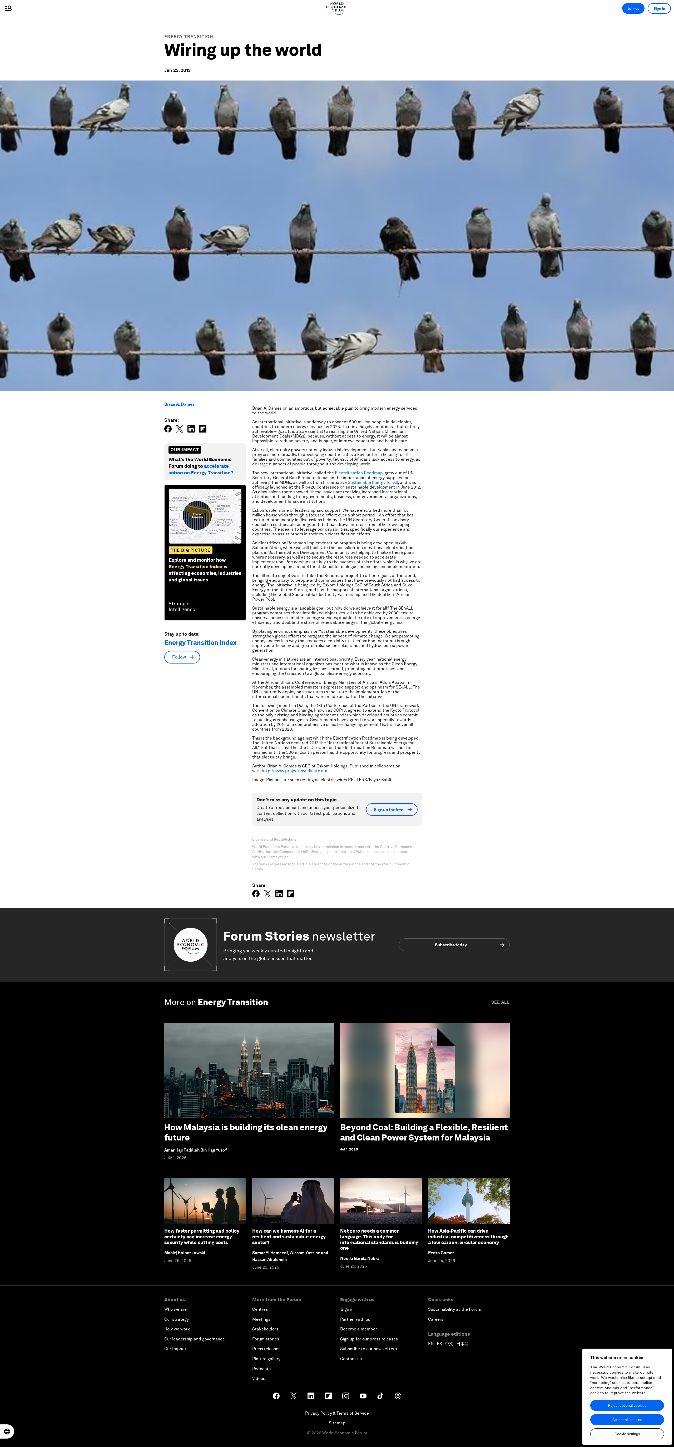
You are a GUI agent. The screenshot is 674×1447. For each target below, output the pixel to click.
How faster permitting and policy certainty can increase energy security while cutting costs (201, 1236)
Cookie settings (627, 1434)
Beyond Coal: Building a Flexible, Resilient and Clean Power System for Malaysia (424, 1132)
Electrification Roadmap (359, 472)
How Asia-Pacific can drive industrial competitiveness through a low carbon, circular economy (468, 1236)
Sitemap (337, 1422)
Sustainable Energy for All (373, 482)
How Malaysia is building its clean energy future (245, 1132)
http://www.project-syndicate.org (294, 770)
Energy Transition (188, 36)
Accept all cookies (627, 1420)
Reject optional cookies (627, 1405)
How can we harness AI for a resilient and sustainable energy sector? (289, 1236)
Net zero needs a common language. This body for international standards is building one (379, 1239)
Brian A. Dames (179, 404)
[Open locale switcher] (7, 1431)
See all (500, 1002)
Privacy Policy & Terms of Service (337, 1413)
